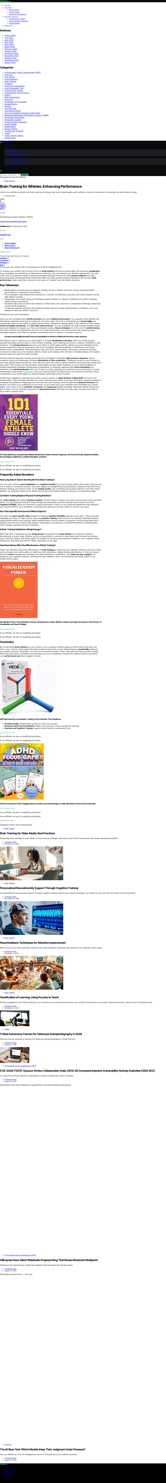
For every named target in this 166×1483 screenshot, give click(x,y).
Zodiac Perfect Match (14, 135)
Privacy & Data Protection (18, 21)
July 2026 (9, 38)
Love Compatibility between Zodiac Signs (22, 113)
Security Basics (11, 16)
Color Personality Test (14, 88)
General (8, 106)
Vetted (7, 5)
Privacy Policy (11, 1473)
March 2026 (10, 47)
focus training (10, 243)
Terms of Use (10, 1471)
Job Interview (10, 108)
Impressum (9, 1469)
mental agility (10, 245)
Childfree (8, 84)
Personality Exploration (14, 117)
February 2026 (11, 49)
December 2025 (11, 53)
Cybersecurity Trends (17, 19)
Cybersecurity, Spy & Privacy (17, 93)
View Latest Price (7, 461)
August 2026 (10, 35)
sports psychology (12, 248)
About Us (8, 25)
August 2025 (10, 62)
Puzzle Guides (14, 12)
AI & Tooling (10, 77)
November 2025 (12, 56)
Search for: (4, 172)
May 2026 (9, 42)
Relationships (10, 126)
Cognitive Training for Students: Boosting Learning (13, 221)
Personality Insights (13, 120)
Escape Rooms (14, 23)
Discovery (9, 99)
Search (25, 175)
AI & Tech (8, 7)
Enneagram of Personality (16, 102)
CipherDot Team (5, 235)
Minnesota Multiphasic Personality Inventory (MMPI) (27, 115)
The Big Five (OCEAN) (14, 131)
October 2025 (11, 58)
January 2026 (10, 51)
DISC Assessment (12, 97)
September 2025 (12, 60)
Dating (7, 95)
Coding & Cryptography (18, 14)
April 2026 (9, 44)
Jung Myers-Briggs (13, 111)
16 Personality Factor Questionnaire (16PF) (23, 72)
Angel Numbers (11, 79)
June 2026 (9, 40)
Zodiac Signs (10, 138)
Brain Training (14, 10)
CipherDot (4, 1)
